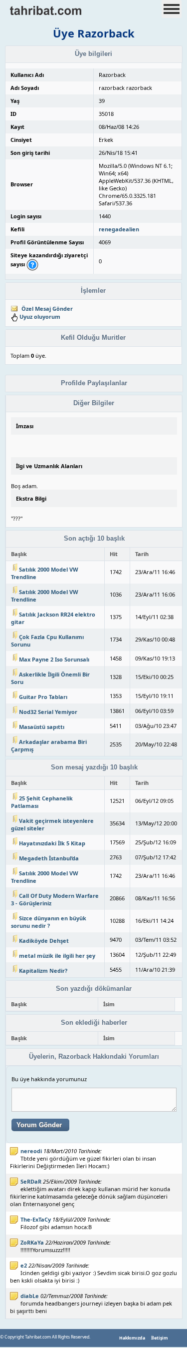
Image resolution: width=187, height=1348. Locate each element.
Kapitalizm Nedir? (43, 970)
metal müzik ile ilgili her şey (57, 955)
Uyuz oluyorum (39, 316)
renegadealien (119, 229)
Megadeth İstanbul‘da (49, 858)
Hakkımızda (132, 1338)
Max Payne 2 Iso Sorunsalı (54, 659)
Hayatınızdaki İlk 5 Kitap (52, 843)
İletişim (159, 1338)
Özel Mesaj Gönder (47, 308)
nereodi (31, 1151)
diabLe (29, 1296)
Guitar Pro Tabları (43, 696)
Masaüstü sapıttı (41, 726)
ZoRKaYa (32, 1242)
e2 (23, 1265)
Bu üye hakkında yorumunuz (49, 1079)
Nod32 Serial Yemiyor (48, 711)
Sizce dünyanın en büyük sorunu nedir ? (48, 921)
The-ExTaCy (35, 1219)
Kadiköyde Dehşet (44, 940)
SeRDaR (30, 1181)
